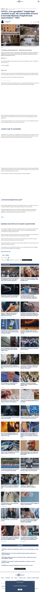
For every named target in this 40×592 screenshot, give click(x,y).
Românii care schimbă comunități (33, 577)
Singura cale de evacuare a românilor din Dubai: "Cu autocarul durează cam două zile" (10, 487)
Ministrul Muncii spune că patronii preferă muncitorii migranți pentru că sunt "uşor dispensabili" (29, 453)
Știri (12, 577)
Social (7, 8)
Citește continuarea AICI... (6, 251)
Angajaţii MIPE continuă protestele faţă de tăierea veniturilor (29, 349)
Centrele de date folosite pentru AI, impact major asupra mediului (10, 417)
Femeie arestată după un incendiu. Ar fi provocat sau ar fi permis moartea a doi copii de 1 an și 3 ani (9, 434)
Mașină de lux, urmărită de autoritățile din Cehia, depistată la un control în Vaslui (10, 296)
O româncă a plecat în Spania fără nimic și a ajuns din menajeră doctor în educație (29, 470)
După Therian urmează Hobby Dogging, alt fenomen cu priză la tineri (29, 504)
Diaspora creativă (22, 577)
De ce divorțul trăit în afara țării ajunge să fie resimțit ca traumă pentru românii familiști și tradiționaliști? (29, 520)
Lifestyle (16, 577)
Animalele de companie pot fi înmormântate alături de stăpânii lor (28, 486)
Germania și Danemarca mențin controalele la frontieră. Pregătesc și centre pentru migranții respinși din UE (28, 297)
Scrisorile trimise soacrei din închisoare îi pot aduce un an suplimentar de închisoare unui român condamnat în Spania (10, 538)
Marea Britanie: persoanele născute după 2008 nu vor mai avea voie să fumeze (10, 401)
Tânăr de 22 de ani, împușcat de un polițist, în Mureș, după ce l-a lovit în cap (10, 452)
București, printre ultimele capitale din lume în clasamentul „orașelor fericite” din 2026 (10, 367)
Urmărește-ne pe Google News (26, 50)
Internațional (7, 577)
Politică (2, 577)
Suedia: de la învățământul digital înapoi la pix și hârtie (29, 401)
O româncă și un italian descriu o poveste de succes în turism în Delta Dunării (10, 470)
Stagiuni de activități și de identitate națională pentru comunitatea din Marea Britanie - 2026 (29, 384)
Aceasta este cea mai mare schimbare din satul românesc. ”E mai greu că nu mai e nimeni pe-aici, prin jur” (29, 367)
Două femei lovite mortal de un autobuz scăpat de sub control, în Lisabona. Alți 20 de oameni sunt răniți (10, 332)
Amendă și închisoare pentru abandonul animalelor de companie (9, 504)
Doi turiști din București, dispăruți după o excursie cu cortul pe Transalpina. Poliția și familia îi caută (29, 279)
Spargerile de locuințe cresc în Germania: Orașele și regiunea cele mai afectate (29, 417)
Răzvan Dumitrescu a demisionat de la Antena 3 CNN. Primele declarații (9, 384)
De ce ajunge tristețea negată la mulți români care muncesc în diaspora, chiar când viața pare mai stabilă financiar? (29, 538)
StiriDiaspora (3, 8)
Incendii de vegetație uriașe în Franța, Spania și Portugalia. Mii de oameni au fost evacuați (29, 332)
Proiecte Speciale (20, 580)
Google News (11, 259)
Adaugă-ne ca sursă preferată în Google (10, 50)
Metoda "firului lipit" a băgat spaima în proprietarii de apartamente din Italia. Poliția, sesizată (9, 349)
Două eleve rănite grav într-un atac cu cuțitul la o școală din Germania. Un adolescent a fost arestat (9, 314)
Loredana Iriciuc (8, 21)
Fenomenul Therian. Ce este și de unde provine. (9, 520)
